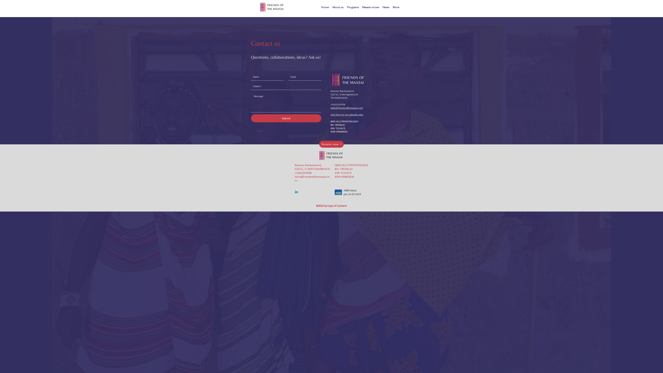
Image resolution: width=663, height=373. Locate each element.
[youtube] (296, 192)
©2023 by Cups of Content (331, 205)
